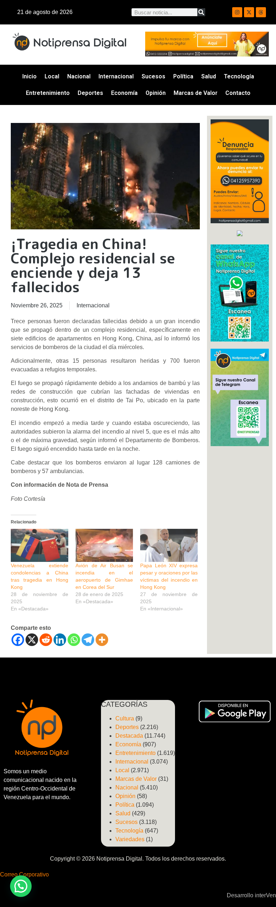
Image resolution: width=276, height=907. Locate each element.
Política (183, 76)
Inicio (29, 76)
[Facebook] (18, 639)
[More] (102, 639)
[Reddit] (46, 639)
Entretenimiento (48, 93)
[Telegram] (88, 639)
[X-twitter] (249, 12)
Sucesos (153, 76)
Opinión (156, 93)
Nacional (79, 76)
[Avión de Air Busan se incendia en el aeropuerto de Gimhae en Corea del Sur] (104, 545)
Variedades (129, 839)
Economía (124, 93)
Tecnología (239, 76)
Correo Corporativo (24, 874)
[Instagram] (237, 12)
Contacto (237, 93)
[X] (32, 639)
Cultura (124, 718)
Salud (208, 76)
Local (52, 76)
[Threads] (261, 12)
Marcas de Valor (195, 93)
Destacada (129, 736)
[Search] (201, 12)
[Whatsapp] (74, 639)
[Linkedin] (60, 639)
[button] (21, 886)
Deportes (90, 93)
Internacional (116, 76)
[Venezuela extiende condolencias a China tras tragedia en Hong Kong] (39, 545)
